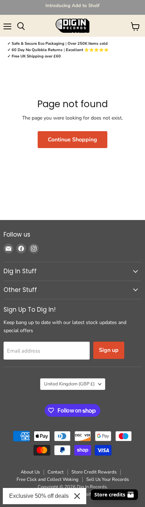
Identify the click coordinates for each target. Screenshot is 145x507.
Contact (56, 472)
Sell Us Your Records (107, 479)
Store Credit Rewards (93, 472)
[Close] (77, 496)
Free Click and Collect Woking (47, 479)
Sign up (109, 350)
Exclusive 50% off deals (39, 496)
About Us (30, 472)
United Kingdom (69, 384)
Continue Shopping (72, 139)
